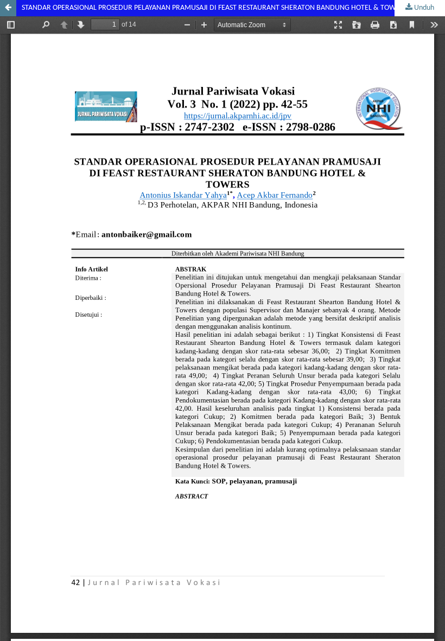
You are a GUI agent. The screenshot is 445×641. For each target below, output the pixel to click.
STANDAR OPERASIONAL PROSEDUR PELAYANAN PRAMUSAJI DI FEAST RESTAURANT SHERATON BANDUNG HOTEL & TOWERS (214, 8)
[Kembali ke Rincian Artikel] (8, 8)
